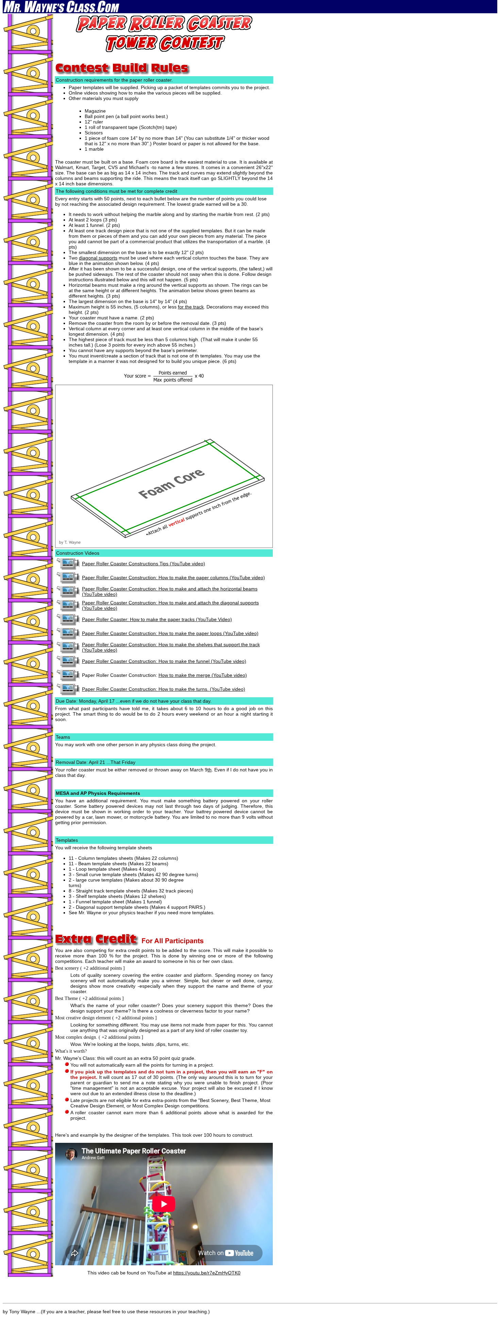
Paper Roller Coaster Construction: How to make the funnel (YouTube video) (164, 661)
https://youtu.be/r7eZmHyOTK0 (206, 1272)
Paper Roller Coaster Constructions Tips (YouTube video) (143, 563)
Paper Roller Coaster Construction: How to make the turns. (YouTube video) (163, 689)
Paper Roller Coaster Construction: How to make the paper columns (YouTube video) (173, 577)
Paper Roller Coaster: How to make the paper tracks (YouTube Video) (157, 619)
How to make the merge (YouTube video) (203, 675)
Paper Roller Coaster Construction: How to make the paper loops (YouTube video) (170, 633)
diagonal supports (98, 258)
